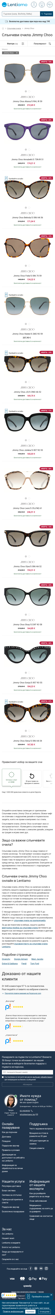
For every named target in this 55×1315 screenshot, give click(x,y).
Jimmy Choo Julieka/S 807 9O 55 (27, 450)
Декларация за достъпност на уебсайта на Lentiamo (13, 1157)
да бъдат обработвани (42, 1077)
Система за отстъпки (11, 1195)
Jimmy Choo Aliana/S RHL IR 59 (27, 101)
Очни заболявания (38, 1200)
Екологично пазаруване (13, 1211)
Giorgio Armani (21, 959)
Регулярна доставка (11, 1186)
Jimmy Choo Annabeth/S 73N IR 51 (27, 159)
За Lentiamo (7, 1233)
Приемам (30, 1311)
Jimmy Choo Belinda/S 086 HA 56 (27, 217)
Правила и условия (11, 1150)
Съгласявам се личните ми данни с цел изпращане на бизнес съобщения (28, 1078)
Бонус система (8, 1190)
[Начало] (3, 28)
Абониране (27, 1084)
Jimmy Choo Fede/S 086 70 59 (27, 276)
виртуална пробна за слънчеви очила (20, 927)
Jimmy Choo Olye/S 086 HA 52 (27, 566)
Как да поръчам (9, 1132)
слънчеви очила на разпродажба (30, 920)
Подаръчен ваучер (10, 1145)
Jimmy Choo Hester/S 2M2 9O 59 (27, 334)
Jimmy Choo (9, 53)
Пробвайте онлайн (40, 1296)
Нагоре (41, 1292)
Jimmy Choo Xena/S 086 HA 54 (27, 741)
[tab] (26, 91)
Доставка (6, 1136)
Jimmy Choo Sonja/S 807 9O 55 (27, 683)
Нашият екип (8, 1238)
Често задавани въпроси (41, 1128)
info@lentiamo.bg (27, 1114)
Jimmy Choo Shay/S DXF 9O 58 (27, 624)
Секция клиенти (36, 1148)
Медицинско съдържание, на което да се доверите (41, 1208)
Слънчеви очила (14, 28)
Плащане (6, 1141)
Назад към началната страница (23, 1292)
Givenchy (6, 959)
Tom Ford (34, 963)
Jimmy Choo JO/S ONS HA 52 (27, 392)
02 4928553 (25, 1111)
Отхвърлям (44, 1311)
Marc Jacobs (37, 959)
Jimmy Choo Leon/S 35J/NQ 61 (27, 508)
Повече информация (13, 1311)
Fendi (23, 963)
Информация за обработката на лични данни (12, 1168)
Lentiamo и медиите (11, 1242)
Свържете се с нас (10, 1259)
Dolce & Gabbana (10, 963)
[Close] (51, 1294)
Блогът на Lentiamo (11, 1247)
